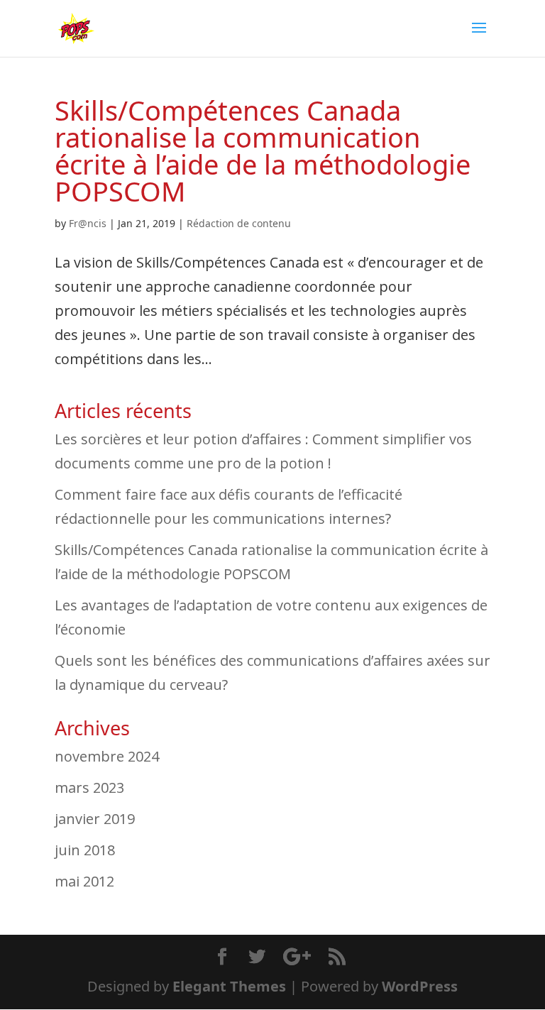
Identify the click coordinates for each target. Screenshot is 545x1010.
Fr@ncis (87, 223)
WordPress (420, 986)
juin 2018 (85, 850)
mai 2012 (84, 881)
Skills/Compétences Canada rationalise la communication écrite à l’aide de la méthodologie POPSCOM (262, 150)
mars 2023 (89, 787)
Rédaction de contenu (239, 223)
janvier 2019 (95, 818)
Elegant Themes (229, 986)
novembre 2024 (107, 756)
